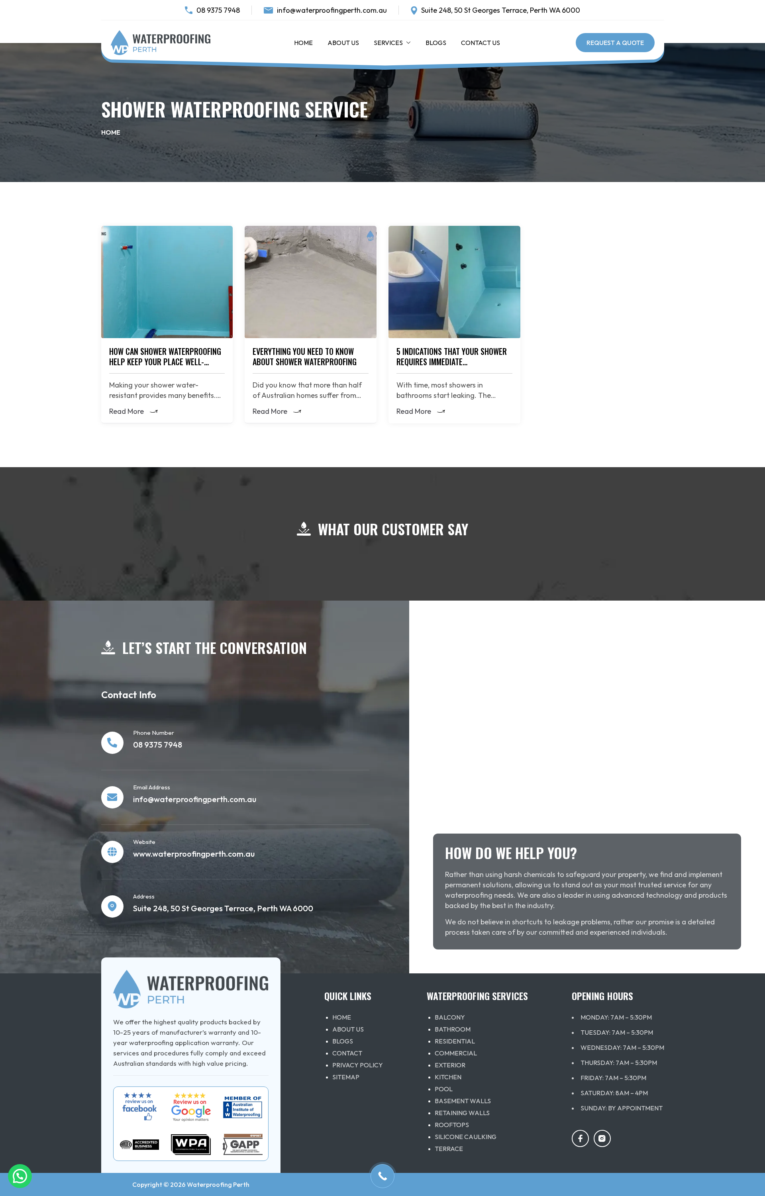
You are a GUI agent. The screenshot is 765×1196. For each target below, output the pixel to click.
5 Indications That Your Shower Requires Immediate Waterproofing (451, 361)
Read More (126, 411)
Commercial (456, 1053)
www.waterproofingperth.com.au (194, 854)
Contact (347, 1053)
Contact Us (480, 43)
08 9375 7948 (218, 10)
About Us (343, 43)
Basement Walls (463, 1101)
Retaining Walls (462, 1113)
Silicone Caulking (465, 1137)
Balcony (450, 1017)
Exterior (450, 1065)
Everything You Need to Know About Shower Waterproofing (305, 356)
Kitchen (448, 1077)
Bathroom (453, 1029)
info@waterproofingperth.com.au (332, 10)
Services (388, 43)
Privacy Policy (357, 1065)
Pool (444, 1089)
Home (303, 43)
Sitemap (345, 1077)
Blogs (436, 43)
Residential (455, 1041)
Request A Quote (615, 43)
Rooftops (452, 1125)
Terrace (449, 1149)
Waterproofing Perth (218, 1184)
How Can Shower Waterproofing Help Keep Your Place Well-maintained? (165, 361)
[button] (407, 43)
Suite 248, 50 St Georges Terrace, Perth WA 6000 (500, 10)
